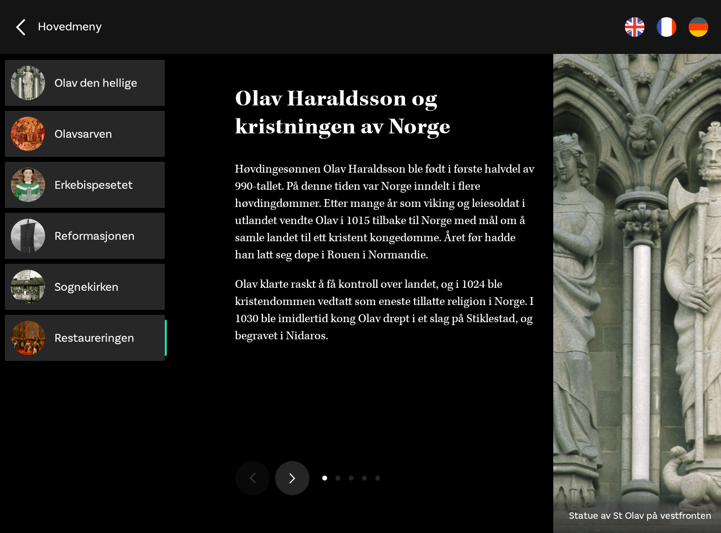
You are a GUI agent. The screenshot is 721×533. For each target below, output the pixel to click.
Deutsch (698, 27)
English (634, 27)
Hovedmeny (70, 26)
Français (666, 27)
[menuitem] (634, 27)
